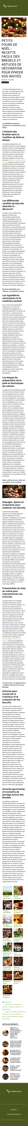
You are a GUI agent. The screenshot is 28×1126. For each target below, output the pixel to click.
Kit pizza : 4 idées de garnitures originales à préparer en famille (15, 1068)
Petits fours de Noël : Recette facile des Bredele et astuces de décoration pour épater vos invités (16, 1044)
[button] (19, 12)
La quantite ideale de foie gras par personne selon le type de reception (15, 1060)
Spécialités (5, 82)
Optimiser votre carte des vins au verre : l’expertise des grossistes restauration (15, 1076)
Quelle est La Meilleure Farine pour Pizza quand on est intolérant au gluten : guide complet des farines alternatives (16, 1032)
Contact (14, 1109)
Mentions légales (14, 1114)
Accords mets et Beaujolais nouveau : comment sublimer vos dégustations (12, 1007)
